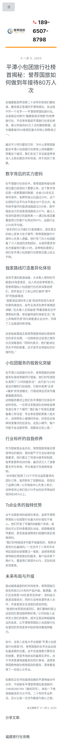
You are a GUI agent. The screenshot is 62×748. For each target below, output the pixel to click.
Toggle (9, 8)
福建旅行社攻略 (18, 737)
